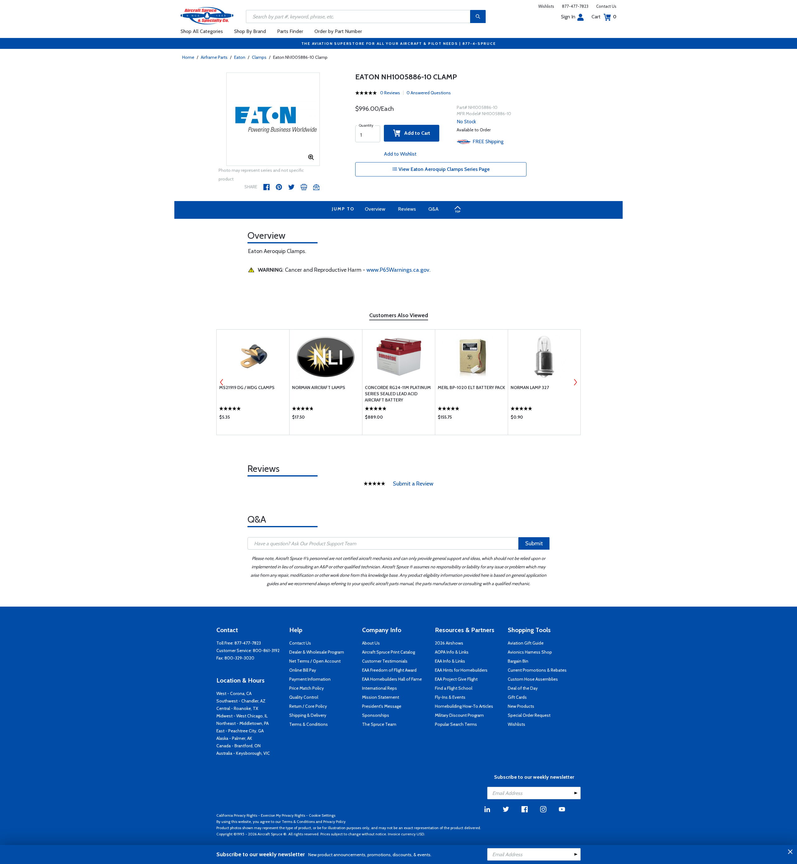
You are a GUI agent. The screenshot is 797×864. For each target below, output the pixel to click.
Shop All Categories (202, 31)
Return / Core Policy (308, 706)
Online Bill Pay (302, 670)
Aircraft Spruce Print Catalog (388, 652)
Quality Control (303, 697)
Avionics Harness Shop (530, 652)
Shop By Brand (250, 31)
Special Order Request (529, 715)
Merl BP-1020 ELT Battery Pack (471, 387)
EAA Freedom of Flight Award (389, 670)
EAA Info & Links (450, 661)
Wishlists (546, 6)
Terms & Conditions (308, 724)
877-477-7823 (575, 6)
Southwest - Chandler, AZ (241, 701)
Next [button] (575, 382)
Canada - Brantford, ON (238, 746)
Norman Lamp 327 (530, 387)
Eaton (239, 57)
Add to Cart (415, 133)
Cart (604, 17)
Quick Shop (253, 418)
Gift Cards (517, 697)
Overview (375, 209)
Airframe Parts (214, 57)
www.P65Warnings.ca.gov (397, 270)
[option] (273, 119)
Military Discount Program (459, 715)
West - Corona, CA (234, 693)
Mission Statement (380, 697)
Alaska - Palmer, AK (234, 738)
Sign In (568, 17)
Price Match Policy (306, 688)
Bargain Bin (518, 661)
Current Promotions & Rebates (537, 670)
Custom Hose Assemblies (533, 679)
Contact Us (606, 6)
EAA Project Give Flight (456, 679)
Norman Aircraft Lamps (318, 387)
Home (188, 57)
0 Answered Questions (429, 93)
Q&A (433, 209)
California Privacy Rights (236, 815)
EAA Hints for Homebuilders (461, 670)
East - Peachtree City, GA (240, 731)
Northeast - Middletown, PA (242, 723)
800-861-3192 (266, 650)
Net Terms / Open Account (315, 661)
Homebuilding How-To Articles (464, 706)
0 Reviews (390, 93)
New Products (521, 706)
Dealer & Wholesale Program (316, 652)
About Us (371, 643)
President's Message (381, 706)
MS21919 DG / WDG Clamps (247, 387)
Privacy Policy (334, 821)
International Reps (379, 688)
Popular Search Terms (456, 724)
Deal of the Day (523, 688)
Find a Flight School (453, 688)
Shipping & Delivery (307, 715)
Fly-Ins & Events (450, 697)
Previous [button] (221, 382)
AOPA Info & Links (452, 652)
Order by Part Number (338, 31)
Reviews (407, 209)
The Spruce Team (379, 724)
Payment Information (310, 679)
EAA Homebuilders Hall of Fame (392, 679)
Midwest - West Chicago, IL (242, 716)
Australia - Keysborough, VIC (243, 753)
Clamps (259, 57)
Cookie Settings (322, 815)
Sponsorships (375, 715)
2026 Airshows (449, 643)
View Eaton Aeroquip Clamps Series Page (443, 169)
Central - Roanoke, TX (237, 708)
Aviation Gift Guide (526, 643)
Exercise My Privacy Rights (283, 815)
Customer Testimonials (385, 661)
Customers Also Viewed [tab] (398, 315)
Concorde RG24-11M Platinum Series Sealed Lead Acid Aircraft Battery (398, 394)
